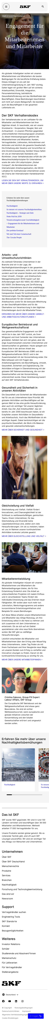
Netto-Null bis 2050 (14, 216)
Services (6, 875)
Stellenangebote (10, 972)
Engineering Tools (11, 916)
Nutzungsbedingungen (24, 1008)
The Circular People (14, 237)
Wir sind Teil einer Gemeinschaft (19, 234)
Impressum (26, 1011)
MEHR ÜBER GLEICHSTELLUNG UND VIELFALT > (24, 536)
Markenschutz (9, 958)
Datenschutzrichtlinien (10, 1011)
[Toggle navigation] (6, 6)
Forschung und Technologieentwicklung (22, 889)
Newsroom (7, 898)
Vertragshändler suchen (14, 912)
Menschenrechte (10, 866)
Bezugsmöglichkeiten (12, 930)
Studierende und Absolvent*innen (19, 953)
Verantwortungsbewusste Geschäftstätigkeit (23, 220)
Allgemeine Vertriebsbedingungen (15, 1015)
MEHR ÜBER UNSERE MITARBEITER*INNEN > (22, 659)
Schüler (5, 949)
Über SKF (6, 857)
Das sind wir (8, 894)
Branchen (7, 880)
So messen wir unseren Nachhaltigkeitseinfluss (24, 209)
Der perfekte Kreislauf (15, 230)
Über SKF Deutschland (13, 861)
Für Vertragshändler (12, 967)
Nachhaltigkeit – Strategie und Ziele (20, 213)
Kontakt (6, 926)
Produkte (6, 871)
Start (4, 16)
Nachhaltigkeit (12, 206)
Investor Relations (11, 944)
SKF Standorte (9, 921)
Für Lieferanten (9, 962)
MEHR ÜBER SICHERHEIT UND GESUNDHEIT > (23, 430)
